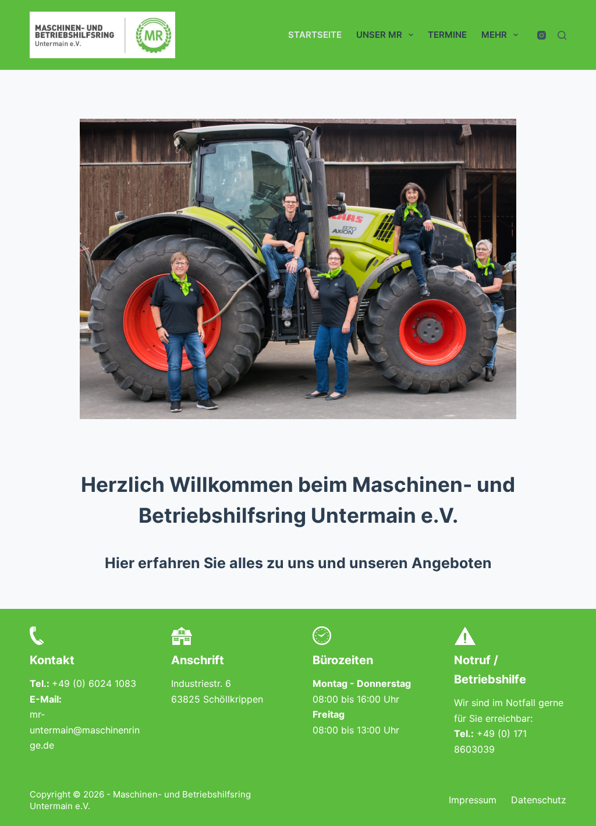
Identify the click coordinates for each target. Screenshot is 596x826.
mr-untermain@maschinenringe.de (85, 729)
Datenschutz (538, 800)
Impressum (472, 800)
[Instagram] (541, 35)
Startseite (315, 34)
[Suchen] (562, 35)
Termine (447, 34)
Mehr (494, 34)
